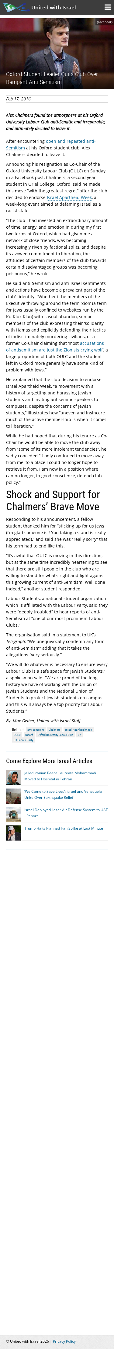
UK (79, 735)
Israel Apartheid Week (69, 197)
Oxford (29, 735)
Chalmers (54, 729)
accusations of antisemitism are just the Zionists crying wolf (55, 346)
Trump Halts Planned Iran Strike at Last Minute (63, 828)
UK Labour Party (23, 740)
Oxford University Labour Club (55, 735)
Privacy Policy (64, 1341)
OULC (17, 735)
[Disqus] (57, 1088)
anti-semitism (35, 729)
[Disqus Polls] (57, 931)
